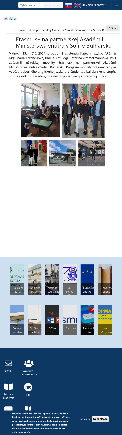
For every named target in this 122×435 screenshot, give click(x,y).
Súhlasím (84, 419)
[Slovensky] (68, 6)
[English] (77, 6)
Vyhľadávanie (53, 5)
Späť (114, 28)
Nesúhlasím (100, 419)
